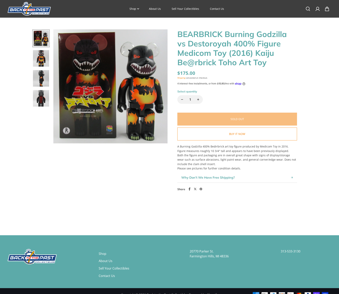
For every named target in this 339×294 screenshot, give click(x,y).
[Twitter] (195, 189)
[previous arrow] (61, 106)
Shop (132, 9)
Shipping (181, 77)
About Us (155, 9)
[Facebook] (189, 189)
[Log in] (317, 9)
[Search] (307, 9)
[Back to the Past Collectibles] (29, 9)
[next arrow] (160, 106)
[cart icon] (327, 9)
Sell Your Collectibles (185, 9)
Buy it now (237, 134)
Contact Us (217, 9)
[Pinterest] (201, 189)
